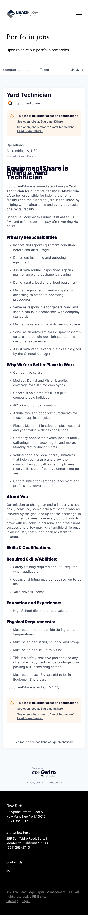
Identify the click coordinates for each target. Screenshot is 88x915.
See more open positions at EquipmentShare (44, 742)
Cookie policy (54, 782)
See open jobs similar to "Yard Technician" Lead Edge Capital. (45, 129)
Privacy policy (34, 782)
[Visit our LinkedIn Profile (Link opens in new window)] (44, 870)
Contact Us (14, 862)
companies (11, 70)
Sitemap (12, 901)
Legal (26, 901)
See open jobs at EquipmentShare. (40, 121)
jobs (30, 70)
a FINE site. (38, 896)
